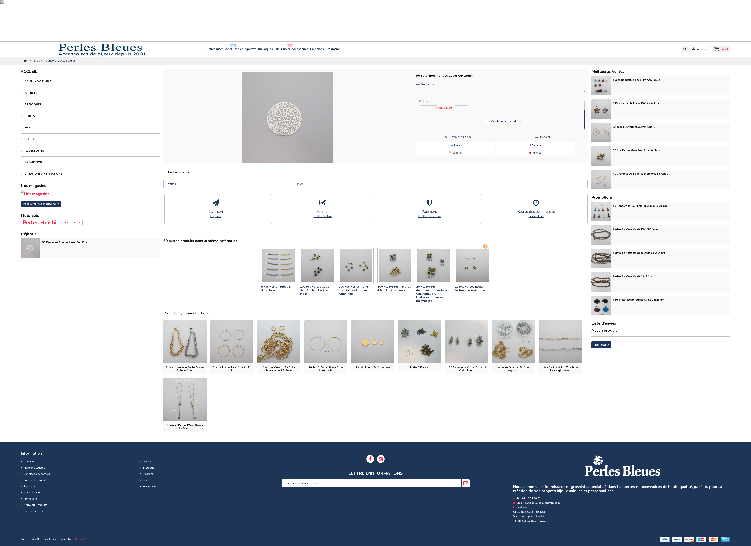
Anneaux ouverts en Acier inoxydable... (513, 369)
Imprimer (545, 137)
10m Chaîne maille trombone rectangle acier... (561, 369)
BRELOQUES (32, 104)
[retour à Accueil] (25, 60)
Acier (229, 48)
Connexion (702, 49)
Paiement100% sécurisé (429, 213)
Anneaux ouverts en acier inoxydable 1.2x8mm (278, 369)
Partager (536, 145)
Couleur (424, 101)
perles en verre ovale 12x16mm (633, 276)
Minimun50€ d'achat (323, 213)
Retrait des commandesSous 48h (536, 213)
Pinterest (536, 152)
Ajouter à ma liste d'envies (507, 121)
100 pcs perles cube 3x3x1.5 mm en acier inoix (315, 290)
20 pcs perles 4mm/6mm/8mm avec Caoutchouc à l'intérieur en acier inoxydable (431, 294)
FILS (27, 127)
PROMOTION (33, 162)
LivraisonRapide (216, 213)
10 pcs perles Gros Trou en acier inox (636, 150)
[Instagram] (381, 459)
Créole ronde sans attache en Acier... (232, 369)
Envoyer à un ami (460, 137)
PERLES (29, 116)
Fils (277, 49)
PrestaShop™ (79, 539)
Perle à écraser (419, 367)
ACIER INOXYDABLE (37, 81)
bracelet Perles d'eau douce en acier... (185, 427)
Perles (238, 49)
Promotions (31, 499)
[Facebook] (370, 459)
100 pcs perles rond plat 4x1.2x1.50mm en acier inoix (355, 290)
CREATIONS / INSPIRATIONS (43, 174)
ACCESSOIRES (34, 151)
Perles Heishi (39, 222)
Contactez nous (33, 511)
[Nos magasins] (90, 194)
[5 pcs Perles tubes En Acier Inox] (278, 265)
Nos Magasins (32, 492)
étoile (64, 222)
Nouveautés (215, 49)
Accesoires (150, 486)
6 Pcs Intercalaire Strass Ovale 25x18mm (638, 300)
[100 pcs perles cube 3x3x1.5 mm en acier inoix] (317, 265)
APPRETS (30, 93)
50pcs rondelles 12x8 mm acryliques (636, 80)
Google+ (456, 152)
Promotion (332, 49)
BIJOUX (29, 139)
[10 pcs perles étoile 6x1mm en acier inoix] (472, 265)
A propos (29, 486)
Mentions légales (34, 468)
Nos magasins (33, 185)
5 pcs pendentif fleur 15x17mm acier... (637, 103)
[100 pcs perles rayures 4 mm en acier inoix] (394, 265)
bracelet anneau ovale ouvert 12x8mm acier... (185, 369)
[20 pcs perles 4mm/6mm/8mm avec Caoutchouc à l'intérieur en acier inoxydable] (433, 265)
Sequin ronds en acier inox (373, 367)
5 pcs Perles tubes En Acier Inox (276, 288)
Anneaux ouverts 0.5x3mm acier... (634, 127)
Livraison (29, 461)
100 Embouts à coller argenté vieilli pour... (466, 369)
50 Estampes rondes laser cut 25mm (65, 242)
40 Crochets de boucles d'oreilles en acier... (641, 174)
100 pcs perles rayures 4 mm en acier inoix (394, 288)
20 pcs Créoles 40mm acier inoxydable (326, 369)
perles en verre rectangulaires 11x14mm (639, 253)
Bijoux (285, 48)
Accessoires (300, 49)
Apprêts (250, 49)
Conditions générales (37, 474)
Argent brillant (444, 107)
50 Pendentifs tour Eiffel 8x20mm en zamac (640, 206)
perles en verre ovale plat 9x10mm (635, 229)
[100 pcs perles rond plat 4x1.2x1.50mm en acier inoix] (356, 265)
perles (77, 222)
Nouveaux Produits (35, 505)
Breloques (265, 49)
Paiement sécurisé (35, 480)
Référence (422, 84)
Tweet (457, 145)
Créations (317, 49)
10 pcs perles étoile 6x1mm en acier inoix (470, 288)
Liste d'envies (603, 323)
